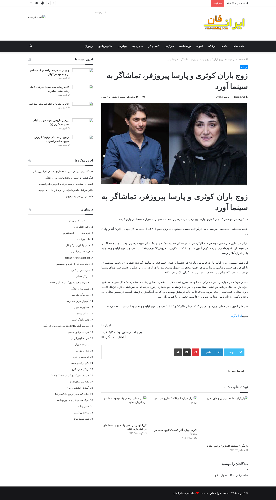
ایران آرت (236, 315)
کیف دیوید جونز (81, 418)
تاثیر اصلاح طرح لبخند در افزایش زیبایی (52, 171)
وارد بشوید (218, 475)
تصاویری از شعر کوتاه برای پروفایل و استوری (61, 184)
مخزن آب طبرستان (79, 294)
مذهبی (224, 46)
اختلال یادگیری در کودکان (77, 245)
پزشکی (212, 46)
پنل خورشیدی (83, 239)
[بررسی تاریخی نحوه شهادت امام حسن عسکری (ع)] (82, 125)
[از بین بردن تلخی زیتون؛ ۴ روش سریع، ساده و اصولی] (82, 142)
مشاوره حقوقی (81, 307)
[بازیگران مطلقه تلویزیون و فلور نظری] (225, 419)
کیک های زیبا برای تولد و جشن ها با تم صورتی (61, 190)
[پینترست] (195, 352)
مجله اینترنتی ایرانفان (184, 493)
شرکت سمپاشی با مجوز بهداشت (72, 400)
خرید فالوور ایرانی (80, 338)
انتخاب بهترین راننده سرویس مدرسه (190, 3)
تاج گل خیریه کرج (80, 369)
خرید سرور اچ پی (80, 356)
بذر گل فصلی (82, 276)
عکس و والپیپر (105, 46)
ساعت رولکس (81, 412)
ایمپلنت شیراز (82, 344)
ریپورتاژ (89, 46)
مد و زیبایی (137, 46)
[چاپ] (178, 352)
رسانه (228, 59)
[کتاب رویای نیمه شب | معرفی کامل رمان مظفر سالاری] (82, 92)
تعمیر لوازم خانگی (80, 288)
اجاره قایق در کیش (80, 270)
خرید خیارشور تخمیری (78, 332)
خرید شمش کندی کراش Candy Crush (70, 375)
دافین (90, 190)
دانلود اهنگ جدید (82, 226)
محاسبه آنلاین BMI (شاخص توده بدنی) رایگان (66, 325)
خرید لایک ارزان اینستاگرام (76, 233)
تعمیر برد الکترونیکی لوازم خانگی (61, 177)
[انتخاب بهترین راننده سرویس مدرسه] (82, 109)
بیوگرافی (122, 46)
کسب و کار (153, 46)
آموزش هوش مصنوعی (77, 301)
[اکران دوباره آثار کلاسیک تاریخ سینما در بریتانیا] (174, 411)
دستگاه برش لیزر (84, 171)
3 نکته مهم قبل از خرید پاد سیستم (73, 263)
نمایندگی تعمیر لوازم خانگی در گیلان (71, 394)
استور (90, 184)
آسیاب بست (83, 313)
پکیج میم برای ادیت (79, 381)
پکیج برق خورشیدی (79, 363)
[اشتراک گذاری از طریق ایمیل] (187, 352)
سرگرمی (169, 46)
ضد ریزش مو (82, 350)
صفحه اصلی (239, 46)
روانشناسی (185, 46)
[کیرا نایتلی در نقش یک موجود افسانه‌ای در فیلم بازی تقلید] (123, 409)
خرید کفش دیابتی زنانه (78, 251)
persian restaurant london (77, 257)
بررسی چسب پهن (75, 196)
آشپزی (199, 46)
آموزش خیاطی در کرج (78, 387)
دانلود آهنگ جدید (80, 319)
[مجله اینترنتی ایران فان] (224, 23)
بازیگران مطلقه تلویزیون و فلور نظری (227, 445)
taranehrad (239, 97)
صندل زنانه (83, 406)
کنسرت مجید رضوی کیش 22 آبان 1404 (69, 282)
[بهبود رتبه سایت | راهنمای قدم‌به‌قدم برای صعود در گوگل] (82, 75)
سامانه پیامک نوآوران (79, 220)
